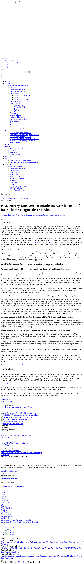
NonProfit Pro (14, 552)
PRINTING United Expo (9, 61)
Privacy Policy (6, 514)
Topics (7, 83)
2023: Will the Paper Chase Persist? (15, 419)
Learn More (5, 437)
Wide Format (18, 111)
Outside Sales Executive (9, 479)
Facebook (10, 528)
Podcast (8, 156)
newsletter (24, 162)
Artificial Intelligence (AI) (19, 85)
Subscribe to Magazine (16, 520)
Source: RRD (5, 384)
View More (5, 455)
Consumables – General (22, 95)
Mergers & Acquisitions (18, 178)
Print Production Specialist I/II (12, 486)
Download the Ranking (9, 471)
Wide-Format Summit (37, 548)
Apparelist (4, 544)
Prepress (12, 184)
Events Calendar (15, 154)
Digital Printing (15, 103)
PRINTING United (16, 149)
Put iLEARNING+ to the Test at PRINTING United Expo (21, 453)
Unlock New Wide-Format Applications (14, 443)
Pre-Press (13, 123)
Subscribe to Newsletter (20, 522)
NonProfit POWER (75, 556)
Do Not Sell (5, 518)
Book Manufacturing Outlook (13, 422)
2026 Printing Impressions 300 (20, 133)
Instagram (10, 534)
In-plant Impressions (22, 542)
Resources (8, 131)
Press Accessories (16, 125)
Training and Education (18, 129)
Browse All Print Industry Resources (22, 141)
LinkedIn (10, 532)
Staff (2, 504)
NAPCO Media (19, 562)
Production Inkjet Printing (18, 186)
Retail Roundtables (7, 556)
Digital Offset (18, 105)
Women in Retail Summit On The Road (54, 556)
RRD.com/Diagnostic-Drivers (30, 365)
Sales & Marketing (16, 188)
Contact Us (5, 502)
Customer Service (7, 516)
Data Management (16, 101)
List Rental (4, 512)
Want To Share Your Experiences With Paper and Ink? (19, 415)
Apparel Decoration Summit (54, 548)
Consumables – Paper (21, 99)
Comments (61, 215)
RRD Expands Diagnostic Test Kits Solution (18, 417)
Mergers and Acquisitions (18, 119)
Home (7, 81)
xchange (8, 164)
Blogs (3, 494)
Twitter (9, 530)
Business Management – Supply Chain (14, 198)
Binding (12, 87)
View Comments (6, 401)
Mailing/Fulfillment (16, 117)
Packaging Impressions (38, 542)
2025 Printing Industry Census (20, 137)
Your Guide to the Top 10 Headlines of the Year (19, 413)
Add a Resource (15, 143)
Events (7, 147)
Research (8, 145)
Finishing (13, 113)
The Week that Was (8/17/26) (11, 451)
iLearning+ (5, 67)
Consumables (14, 93)
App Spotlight (14, 174)
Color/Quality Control (17, 91)
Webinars (13, 150)
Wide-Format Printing (17, 190)
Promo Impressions (71, 542)
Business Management (17, 89)
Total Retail (5, 552)
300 (9, 63)
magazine (20, 160)
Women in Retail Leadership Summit (27, 556)
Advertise (4, 506)
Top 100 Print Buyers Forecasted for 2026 (24, 139)
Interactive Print (15, 115)
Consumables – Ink (20, 97)
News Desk (14, 180)
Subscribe (8, 158)
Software (13, 127)
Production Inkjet (20, 107)
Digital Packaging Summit (20, 548)
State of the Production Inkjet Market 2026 (24, 135)
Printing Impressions (8, 542)
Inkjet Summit (14, 152)
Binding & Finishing (17, 166)
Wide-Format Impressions (55, 542)
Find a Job (4, 65)
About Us (4, 500)
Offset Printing (15, 121)
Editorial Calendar (7, 508)
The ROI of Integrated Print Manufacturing (16, 435)
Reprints (4, 510)
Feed (2, 524)
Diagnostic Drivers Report (44, 242)
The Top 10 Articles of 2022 (13, 424)
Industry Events (15, 176)
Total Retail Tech (7, 558)
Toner (16, 109)
